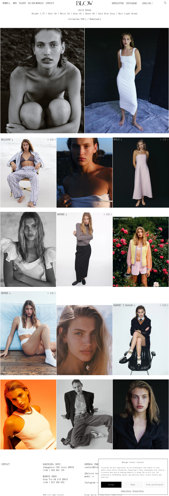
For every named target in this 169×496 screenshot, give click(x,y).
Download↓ (96, 19)
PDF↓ (84, 19)
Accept (111, 485)
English (146, 3)
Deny (133, 485)
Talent (22, 3)
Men (15, 3)
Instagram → (91, 482)
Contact (50, 3)
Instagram (131, 3)
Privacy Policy (138, 491)
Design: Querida (90, 495)
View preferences (154, 485)
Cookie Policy (126, 491)
